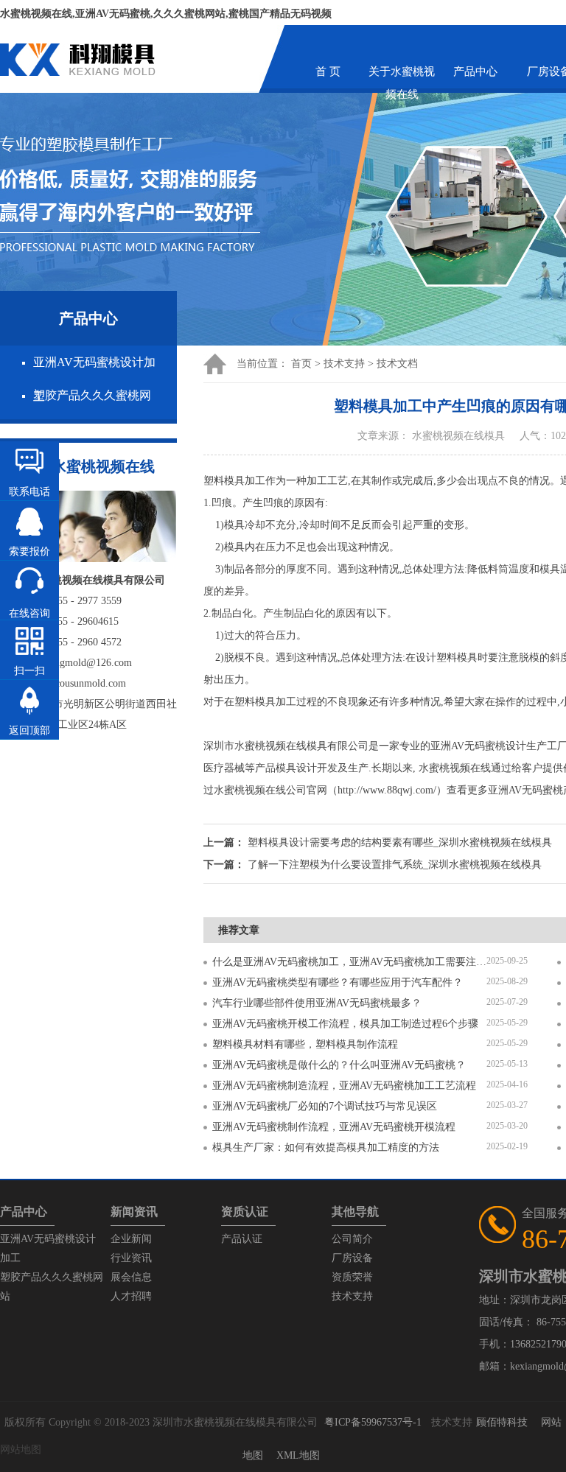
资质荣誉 (352, 1277)
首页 (301, 363)
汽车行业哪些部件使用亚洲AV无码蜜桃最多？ (317, 1003)
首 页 (327, 71)
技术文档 (397, 363)
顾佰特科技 (502, 1422)
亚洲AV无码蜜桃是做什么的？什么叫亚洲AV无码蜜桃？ (339, 1064)
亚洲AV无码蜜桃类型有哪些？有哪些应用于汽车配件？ (337, 982)
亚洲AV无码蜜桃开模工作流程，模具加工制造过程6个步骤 (345, 1023)
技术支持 (344, 363)
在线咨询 (29, 613)
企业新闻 (131, 1238)
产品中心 (475, 71)
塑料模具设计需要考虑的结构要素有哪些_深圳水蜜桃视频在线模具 (400, 842)
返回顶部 (29, 730)
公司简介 (352, 1238)
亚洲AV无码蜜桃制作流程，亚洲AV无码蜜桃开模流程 (333, 1126)
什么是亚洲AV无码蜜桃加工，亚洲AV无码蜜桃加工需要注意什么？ (349, 961)
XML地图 (298, 1455)
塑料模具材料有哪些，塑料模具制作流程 (305, 1044)
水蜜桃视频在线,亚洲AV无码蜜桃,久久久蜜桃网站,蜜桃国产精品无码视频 (166, 13)
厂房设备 (352, 1258)
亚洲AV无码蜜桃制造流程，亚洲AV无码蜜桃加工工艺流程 (344, 1085)
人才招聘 (131, 1296)
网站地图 (20, 1449)
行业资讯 (131, 1258)
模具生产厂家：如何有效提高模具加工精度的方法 (325, 1147)
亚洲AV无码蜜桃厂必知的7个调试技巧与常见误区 (324, 1106)
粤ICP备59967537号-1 (373, 1422)
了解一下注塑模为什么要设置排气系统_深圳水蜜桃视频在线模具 (395, 864)
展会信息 (131, 1277)
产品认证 (241, 1238)
